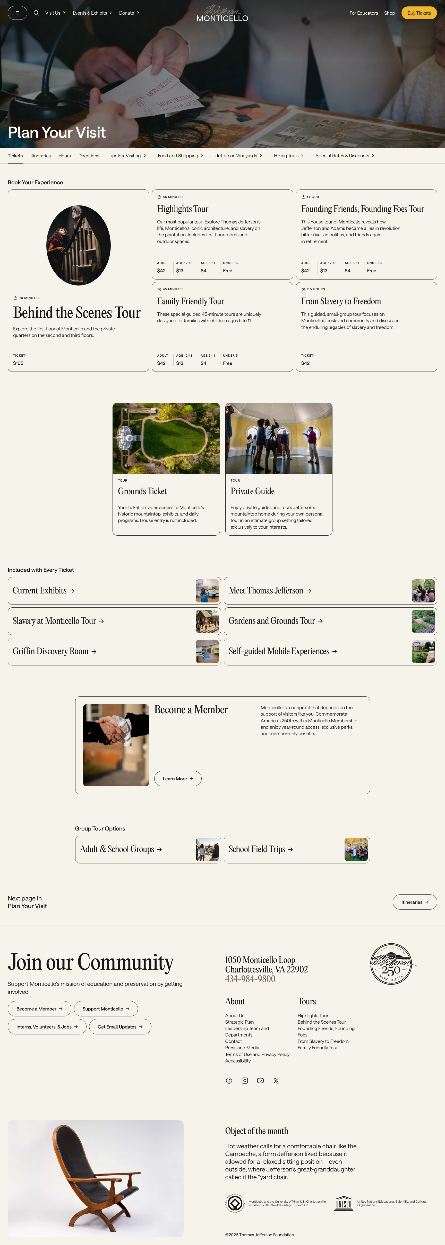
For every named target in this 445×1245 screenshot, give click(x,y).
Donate (126, 13)
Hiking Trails (286, 155)
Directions (89, 155)
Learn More (175, 778)
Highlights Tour (313, 1015)
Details (70, 359)
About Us (234, 1015)
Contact (233, 1041)
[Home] (222, 13)
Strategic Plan (239, 1022)
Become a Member (36, 1009)
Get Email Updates (117, 1027)
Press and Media (242, 1047)
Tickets (15, 155)
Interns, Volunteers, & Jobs (44, 1027)
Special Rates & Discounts (342, 155)
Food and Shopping (178, 155)
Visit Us (52, 13)
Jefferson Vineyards (236, 155)
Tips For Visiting (125, 155)
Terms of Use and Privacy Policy (257, 1054)
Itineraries (40, 155)
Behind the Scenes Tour (322, 1022)
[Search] (36, 13)
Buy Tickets (419, 13)
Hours (64, 155)
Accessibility (238, 1060)
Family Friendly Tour (318, 1047)
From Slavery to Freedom (323, 1041)
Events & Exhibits (90, 13)
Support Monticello (103, 1009)
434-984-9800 (250, 980)
